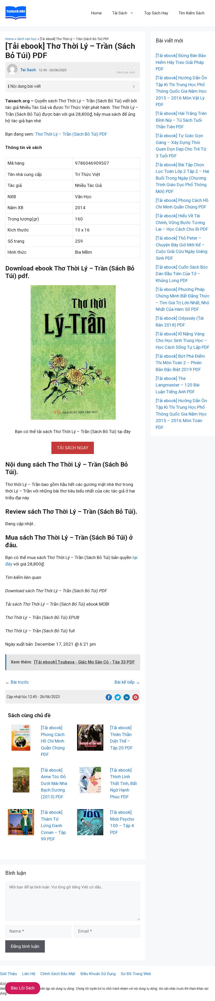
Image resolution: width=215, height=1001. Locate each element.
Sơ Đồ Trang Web (136, 973)
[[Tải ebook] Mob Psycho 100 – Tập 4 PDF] (90, 831)
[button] (72, 447)
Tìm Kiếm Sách (192, 13)
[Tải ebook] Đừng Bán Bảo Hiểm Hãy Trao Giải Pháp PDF (181, 62)
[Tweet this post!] (118, 698)
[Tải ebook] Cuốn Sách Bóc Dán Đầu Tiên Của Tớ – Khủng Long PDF (182, 273)
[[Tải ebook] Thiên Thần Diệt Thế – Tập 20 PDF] (90, 747)
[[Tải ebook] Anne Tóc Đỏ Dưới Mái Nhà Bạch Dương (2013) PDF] (21, 789)
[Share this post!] (109, 698)
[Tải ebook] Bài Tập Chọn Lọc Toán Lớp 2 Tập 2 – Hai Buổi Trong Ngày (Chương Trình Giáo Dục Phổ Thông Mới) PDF (182, 178)
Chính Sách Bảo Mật (57, 973)
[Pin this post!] (135, 698)
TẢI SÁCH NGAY (72, 447)
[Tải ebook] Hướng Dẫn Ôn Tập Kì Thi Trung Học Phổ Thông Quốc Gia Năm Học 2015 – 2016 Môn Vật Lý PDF (181, 91)
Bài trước (20, 682)
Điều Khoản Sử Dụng (98, 973)
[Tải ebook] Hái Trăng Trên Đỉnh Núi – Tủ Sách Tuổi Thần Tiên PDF (181, 120)
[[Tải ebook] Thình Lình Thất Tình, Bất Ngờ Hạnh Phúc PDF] (90, 789)
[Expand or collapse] (134, 86)
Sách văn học (27, 39)
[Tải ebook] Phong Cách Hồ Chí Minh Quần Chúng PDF (53, 741)
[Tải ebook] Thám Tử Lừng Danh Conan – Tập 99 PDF (53, 826)
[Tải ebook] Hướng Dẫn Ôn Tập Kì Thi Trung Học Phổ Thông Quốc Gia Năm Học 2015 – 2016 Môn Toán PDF (181, 414)
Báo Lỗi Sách (23, 988)
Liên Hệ (28, 973)
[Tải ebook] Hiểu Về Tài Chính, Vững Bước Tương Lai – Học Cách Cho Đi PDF (182, 222)
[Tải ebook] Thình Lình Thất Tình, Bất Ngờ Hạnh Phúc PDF (123, 783)
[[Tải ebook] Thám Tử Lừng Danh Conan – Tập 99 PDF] (21, 831)
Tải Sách (119, 13)
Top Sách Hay (156, 13)
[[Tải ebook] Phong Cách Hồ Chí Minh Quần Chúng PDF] (21, 747)
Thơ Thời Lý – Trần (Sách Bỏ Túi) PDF (71, 134)
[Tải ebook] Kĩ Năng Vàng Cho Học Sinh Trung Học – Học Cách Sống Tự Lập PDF (182, 340)
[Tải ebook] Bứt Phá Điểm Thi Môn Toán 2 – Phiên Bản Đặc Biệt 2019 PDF (180, 362)
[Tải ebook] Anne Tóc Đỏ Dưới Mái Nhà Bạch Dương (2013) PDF (54, 783)
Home (96, 13)
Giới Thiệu (8, 973)
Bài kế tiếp (125, 682)
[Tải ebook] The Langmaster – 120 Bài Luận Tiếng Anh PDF (178, 385)
